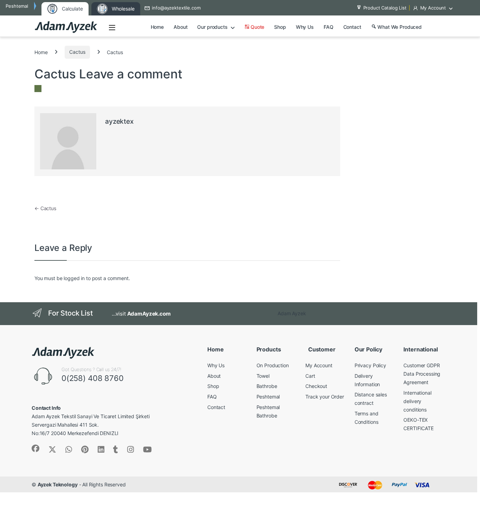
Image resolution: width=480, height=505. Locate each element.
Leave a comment (130, 73)
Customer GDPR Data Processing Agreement (421, 373)
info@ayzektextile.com (176, 8)
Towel (263, 376)
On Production (273, 365)
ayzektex (119, 121)
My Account (433, 8)
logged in (74, 278)
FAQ (328, 27)
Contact (352, 27)
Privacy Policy (370, 365)
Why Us (305, 27)
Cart (310, 376)
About (180, 27)
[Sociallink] (35, 448)
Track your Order (324, 397)
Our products (212, 27)
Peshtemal (268, 397)
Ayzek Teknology (58, 484)
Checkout (316, 386)
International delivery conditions (417, 401)
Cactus (77, 52)
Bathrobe (267, 386)
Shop (280, 27)
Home (157, 27)
